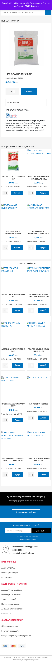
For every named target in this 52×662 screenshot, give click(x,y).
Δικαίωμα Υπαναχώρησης (12, 609)
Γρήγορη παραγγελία (10, 631)
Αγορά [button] (17, 193)
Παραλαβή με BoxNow (11, 594)
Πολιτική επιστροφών (10, 604)
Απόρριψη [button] (35, 6)
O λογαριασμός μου (9, 626)
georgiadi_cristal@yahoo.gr (23, 553)
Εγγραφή (41, 531)
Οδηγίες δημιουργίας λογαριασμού (16, 635)
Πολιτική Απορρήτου (10, 572)
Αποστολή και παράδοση (11, 590)
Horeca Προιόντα (10, 21)
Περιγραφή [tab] (13, 102)
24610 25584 (22, 539)
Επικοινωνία (6, 613)
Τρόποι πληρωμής (9, 599)
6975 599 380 (32, 539)
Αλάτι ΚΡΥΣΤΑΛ (8, 568)
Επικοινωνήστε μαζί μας (26, 512)
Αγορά (29, 92)
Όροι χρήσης (6, 577)
